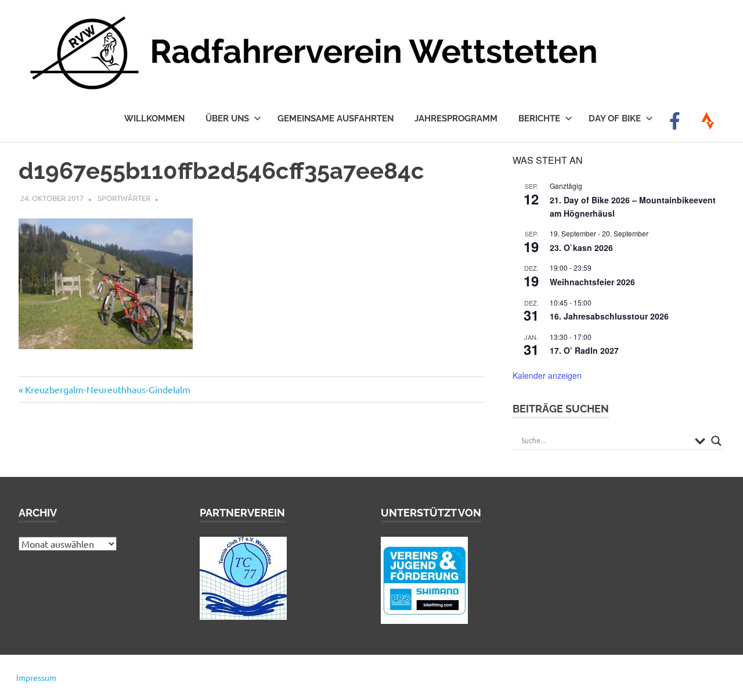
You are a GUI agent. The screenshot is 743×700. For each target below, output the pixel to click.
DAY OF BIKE (615, 118)
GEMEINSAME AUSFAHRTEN (335, 118)
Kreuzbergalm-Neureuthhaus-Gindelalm (107, 389)
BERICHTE (539, 118)
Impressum (36, 677)
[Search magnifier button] (716, 441)
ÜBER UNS (227, 118)
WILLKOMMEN (154, 118)
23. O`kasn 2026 (581, 247)
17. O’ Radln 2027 (584, 350)
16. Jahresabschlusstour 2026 (609, 316)
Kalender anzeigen (547, 375)
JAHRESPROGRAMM (455, 118)
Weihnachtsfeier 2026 (592, 282)
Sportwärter (124, 198)
